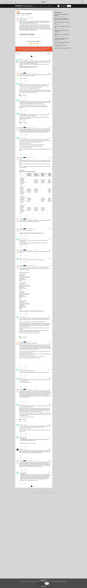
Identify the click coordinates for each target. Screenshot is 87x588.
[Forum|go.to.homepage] (24, 6)
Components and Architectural (41, 9)
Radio (15, 1)
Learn (7, 1)
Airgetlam (20, 449)
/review (41, 146)
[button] (63, 6)
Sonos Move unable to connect (60, 45)
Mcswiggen (21, 18)
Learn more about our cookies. (61, 581)
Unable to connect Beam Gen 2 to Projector (62, 22)
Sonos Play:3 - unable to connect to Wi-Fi (62, 48)
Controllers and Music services (59, 28)
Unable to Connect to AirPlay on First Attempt (62, 26)
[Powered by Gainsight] (43, 491)
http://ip (20, 143)
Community (17, 9)
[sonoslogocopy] (43, 2)
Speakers (56, 20)
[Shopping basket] (82, 2)
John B (20, 83)
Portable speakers (57, 46)
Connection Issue (31, 34)
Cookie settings (43, 492)
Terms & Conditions (37, 492)
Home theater (57, 24)
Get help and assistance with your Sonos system (27, 9)
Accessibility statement (49, 492)
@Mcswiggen (21, 84)
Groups (46, 5)
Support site (50, 5)
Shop (4, 1)
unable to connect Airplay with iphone (61, 42)
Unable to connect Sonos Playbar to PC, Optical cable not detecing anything (61, 19)
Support (11, 1)
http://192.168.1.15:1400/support (34, 146)
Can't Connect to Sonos (23, 34)
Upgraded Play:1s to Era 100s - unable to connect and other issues (62, 39)
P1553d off (21, 59)
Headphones (57, 32)
